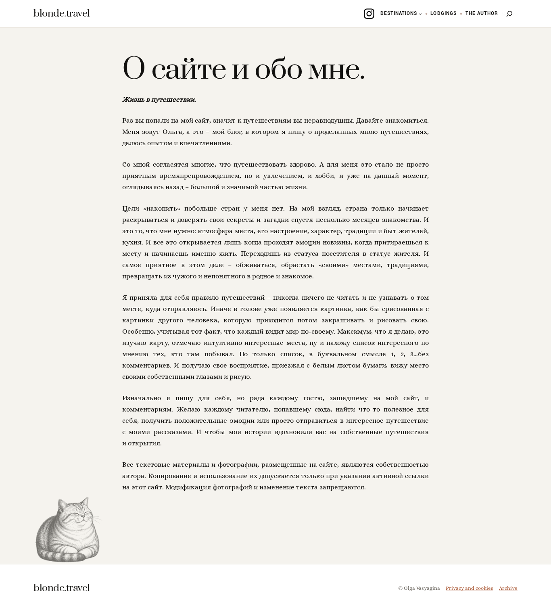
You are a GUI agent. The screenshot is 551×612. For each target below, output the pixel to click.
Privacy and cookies (469, 588)
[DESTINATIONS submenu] (420, 13)
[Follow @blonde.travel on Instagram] (369, 14)
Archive (508, 588)
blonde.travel (61, 13)
